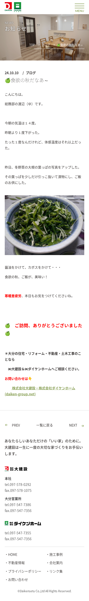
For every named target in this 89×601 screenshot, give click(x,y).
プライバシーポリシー (24, 571)
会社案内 (56, 562)
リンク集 (56, 571)
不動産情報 (16, 562)
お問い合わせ (18, 579)
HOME (12, 554)
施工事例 (56, 554)
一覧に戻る (44, 425)
